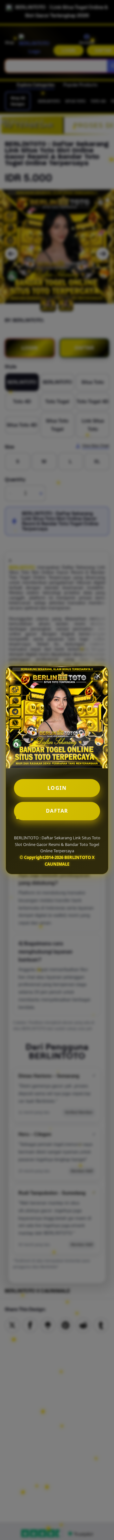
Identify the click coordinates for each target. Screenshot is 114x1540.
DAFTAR (57, 810)
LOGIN (57, 787)
